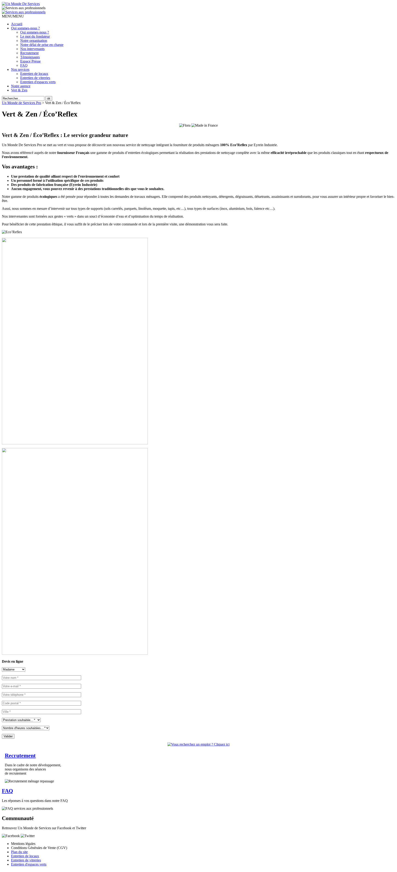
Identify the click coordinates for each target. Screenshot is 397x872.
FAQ (24, 65)
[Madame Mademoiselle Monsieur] (13, 669)
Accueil (16, 24)
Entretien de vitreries (35, 78)
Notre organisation (33, 41)
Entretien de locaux (34, 74)
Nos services (20, 69)
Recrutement (29, 53)
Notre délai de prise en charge (41, 45)
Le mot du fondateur (35, 36)
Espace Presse (30, 61)
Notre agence (20, 86)
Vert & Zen (19, 90)
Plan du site (19, 852)
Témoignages (30, 57)
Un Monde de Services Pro (21, 103)
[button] (13, 16)
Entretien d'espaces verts (38, 82)
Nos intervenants (32, 49)
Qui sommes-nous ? (25, 28)
